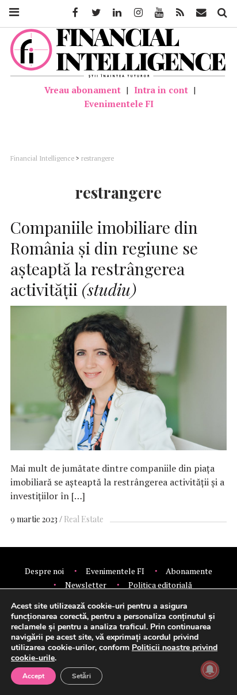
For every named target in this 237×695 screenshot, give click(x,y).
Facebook (74, 12)
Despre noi (44, 570)
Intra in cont (161, 90)
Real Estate (84, 519)
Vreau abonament (82, 90)
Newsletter (85, 584)
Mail (202, 12)
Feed (180, 12)
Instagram (137, 12)
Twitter (95, 12)
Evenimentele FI (119, 103)
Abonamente (189, 570)
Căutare (221, 12)
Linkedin (116, 12)
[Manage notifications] (210, 669)
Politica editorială (160, 584)
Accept (33, 676)
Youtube (158, 12)
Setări (81, 676)
